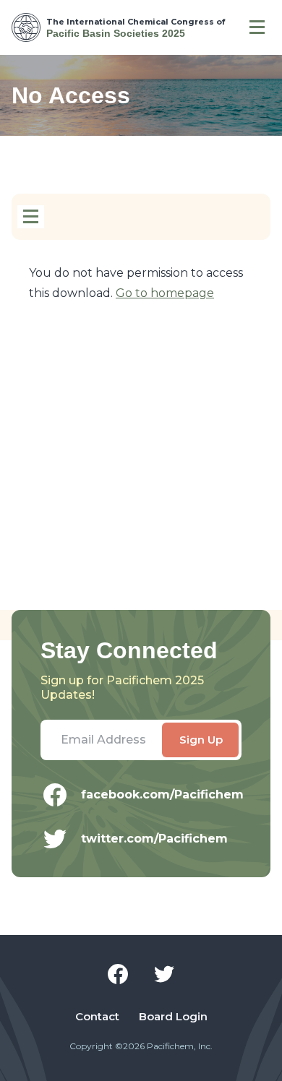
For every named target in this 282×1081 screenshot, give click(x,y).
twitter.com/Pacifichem (154, 838)
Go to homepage (165, 293)
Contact (97, 1016)
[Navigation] (257, 27)
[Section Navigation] (30, 216)
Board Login (173, 1016)
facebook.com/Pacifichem (161, 794)
